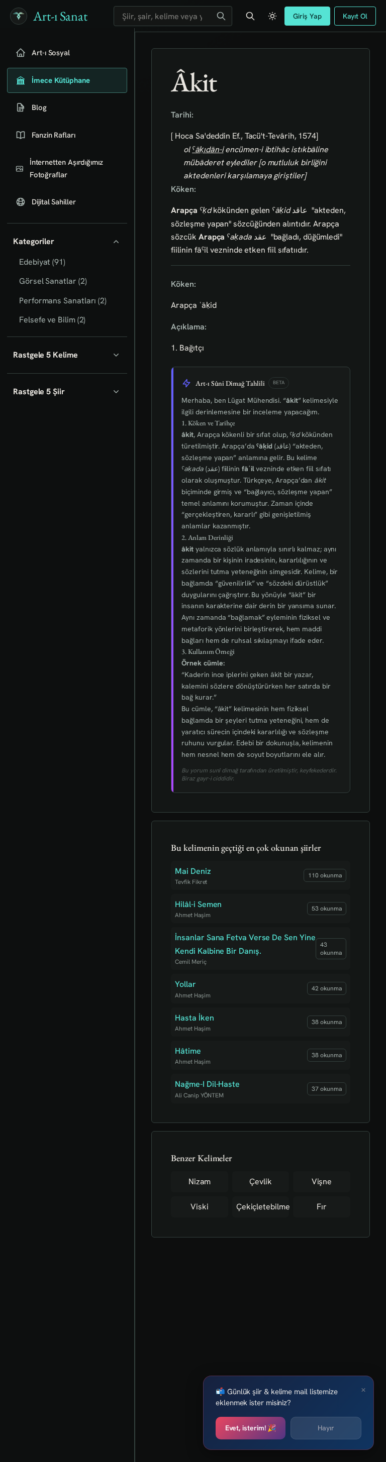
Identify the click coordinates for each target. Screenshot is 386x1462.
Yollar (185, 984)
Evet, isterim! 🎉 (250, 1427)
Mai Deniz (193, 871)
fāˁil (202, 250)
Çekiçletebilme (262, 1206)
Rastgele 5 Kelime (45, 355)
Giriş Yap (307, 16)
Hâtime (188, 1051)
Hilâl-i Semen (198, 904)
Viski (199, 1206)
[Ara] (221, 16)
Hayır (326, 1427)
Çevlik (260, 1181)
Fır (322, 1206)
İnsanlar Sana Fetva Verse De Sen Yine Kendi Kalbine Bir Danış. (245, 944)
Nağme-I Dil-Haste (207, 1084)
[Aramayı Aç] (250, 16)
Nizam (199, 1181)
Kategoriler (33, 241)
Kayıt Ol (355, 16)
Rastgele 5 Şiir (39, 391)
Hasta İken (194, 1018)
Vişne (322, 1181)
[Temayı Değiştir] (272, 16)
